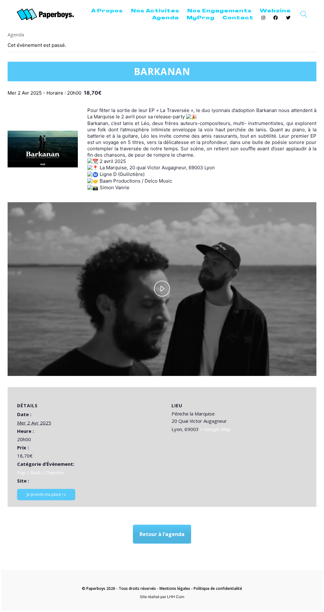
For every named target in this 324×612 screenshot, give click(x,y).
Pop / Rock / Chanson (40, 472)
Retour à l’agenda (162, 534)
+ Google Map (215, 429)
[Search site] (303, 15)
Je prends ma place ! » (46, 494)
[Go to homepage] (45, 14)
